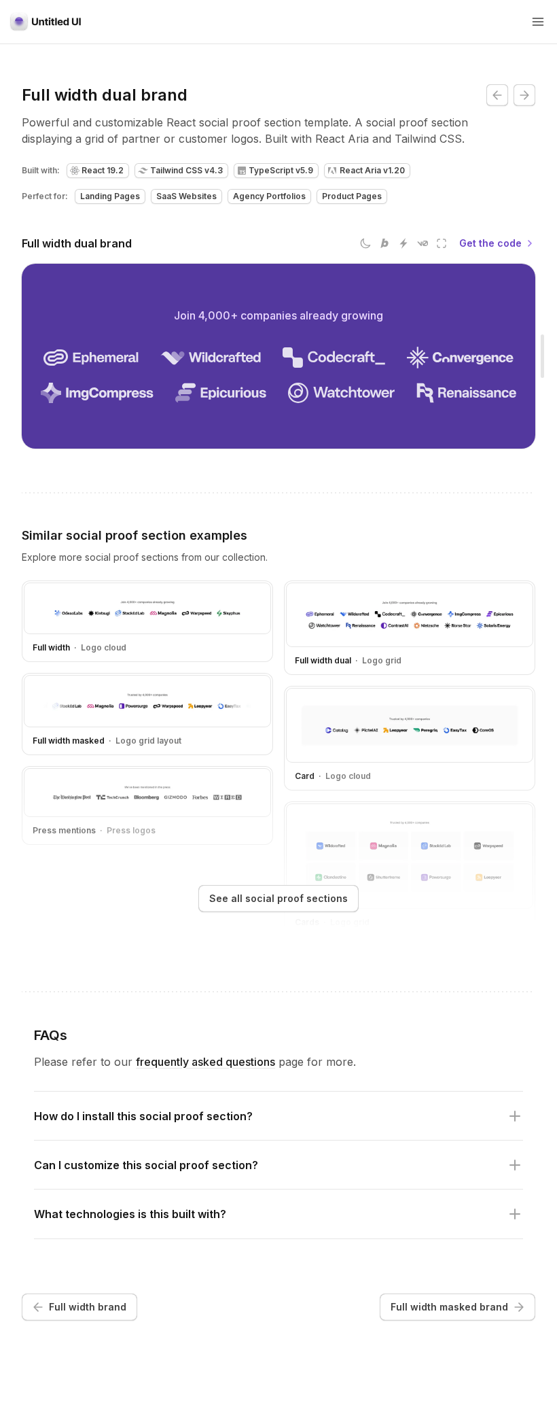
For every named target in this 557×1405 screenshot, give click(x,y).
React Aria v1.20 (372, 170)
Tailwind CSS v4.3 (186, 170)
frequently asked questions (205, 1062)
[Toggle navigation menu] (538, 22)
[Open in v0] (422, 243)
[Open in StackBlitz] (403, 243)
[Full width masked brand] (524, 95)
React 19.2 (103, 170)
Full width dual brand (77, 243)
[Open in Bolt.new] (384, 243)
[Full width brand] (497, 95)
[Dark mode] (365, 243)
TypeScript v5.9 (281, 170)
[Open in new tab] (441, 243)
